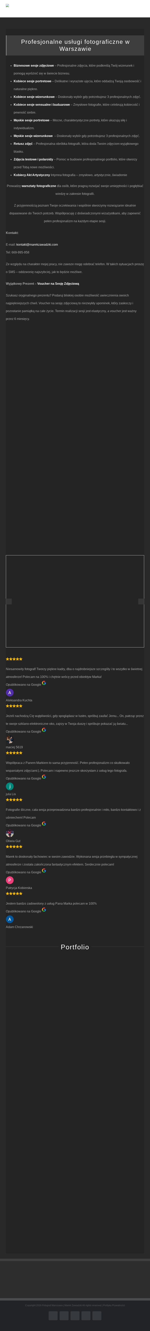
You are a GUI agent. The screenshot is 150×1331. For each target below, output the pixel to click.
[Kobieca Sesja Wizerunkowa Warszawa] (38, 1066)
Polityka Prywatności (114, 1305)
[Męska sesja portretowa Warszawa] (38, 1134)
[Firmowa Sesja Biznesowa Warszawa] (111, 1134)
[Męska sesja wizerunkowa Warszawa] (111, 1066)
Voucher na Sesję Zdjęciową (58, 283)
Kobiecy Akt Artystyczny (32, 175)
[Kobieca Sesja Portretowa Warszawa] (38, 1201)
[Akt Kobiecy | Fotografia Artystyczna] (111, 998)
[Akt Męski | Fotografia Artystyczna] (38, 998)
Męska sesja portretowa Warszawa (37, 1161)
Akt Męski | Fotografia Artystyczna (38, 1026)
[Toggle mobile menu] (142, 11)
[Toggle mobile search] (135, 11)
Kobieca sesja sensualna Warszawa (111, 1229)
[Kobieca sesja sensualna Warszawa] (111, 1201)
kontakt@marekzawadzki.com (37, 244)
